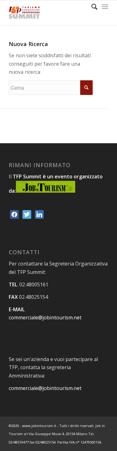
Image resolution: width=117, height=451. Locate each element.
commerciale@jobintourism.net (45, 317)
